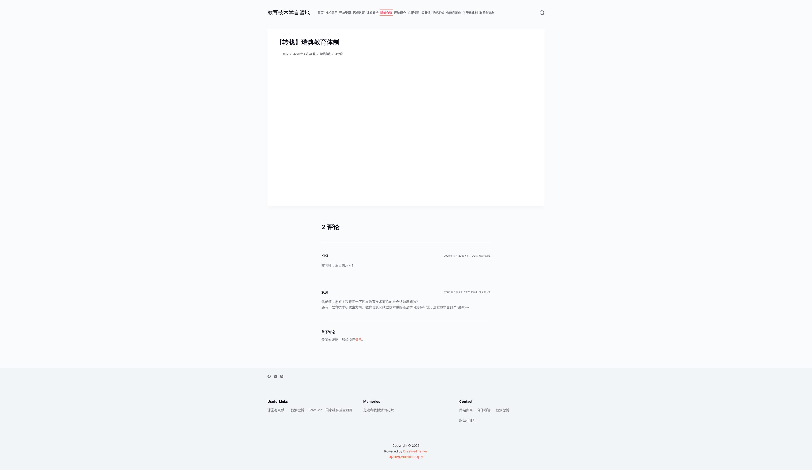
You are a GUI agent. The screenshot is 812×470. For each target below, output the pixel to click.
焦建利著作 (453, 12)
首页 (321, 12)
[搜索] (542, 12)
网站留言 (466, 410)
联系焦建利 (487, 12)
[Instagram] (281, 376)
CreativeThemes (415, 451)
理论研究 (400, 12)
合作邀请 (484, 410)
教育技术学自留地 (288, 12)
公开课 (426, 12)
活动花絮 (438, 12)
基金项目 (346, 410)
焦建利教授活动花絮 (378, 410)
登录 (358, 339)
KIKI (324, 256)
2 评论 (339, 53)
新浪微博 (297, 410)
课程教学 (373, 12)
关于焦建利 (470, 12)
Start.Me (315, 410)
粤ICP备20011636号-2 (406, 457)
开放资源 (345, 12)
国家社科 (332, 410)
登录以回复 (485, 255)
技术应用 (331, 12)
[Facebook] (269, 376)
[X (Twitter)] (275, 376)
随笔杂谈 (386, 12)
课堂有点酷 (275, 410)
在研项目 (414, 12)
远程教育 (359, 12)
